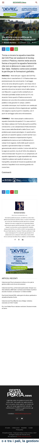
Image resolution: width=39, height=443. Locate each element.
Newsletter (24, 428)
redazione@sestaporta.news (23, 413)
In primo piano (5, 34)
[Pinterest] (12, 49)
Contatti (30, 428)
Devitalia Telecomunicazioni (24, 436)
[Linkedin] (23, 240)
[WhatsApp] (16, 49)
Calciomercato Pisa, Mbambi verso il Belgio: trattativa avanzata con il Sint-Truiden (17, 302)
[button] (36, 2)
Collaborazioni (16, 428)
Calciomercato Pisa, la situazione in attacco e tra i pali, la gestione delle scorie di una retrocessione (18, 283)
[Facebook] (3, 49)
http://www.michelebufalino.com (19, 215)
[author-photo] (19, 210)
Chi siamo (7, 428)
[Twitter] (8, 49)
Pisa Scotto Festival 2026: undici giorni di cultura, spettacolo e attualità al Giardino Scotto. (19, 296)
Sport (11, 34)
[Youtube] (22, 418)
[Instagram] (19, 240)
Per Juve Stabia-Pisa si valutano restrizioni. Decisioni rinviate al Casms (19, 307)
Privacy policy (19, 429)
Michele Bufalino (10, 43)
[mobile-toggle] (3, 2)
